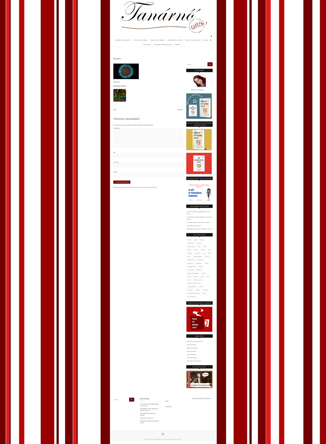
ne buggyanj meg (191, 266)
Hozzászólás (116, 128)
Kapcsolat (147, 44)
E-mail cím (116, 162)
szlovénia (203, 273)
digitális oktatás (191, 246)
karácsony (189, 253)
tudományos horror (198, 280)
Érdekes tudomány (122, 40)
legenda (207, 256)
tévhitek (198, 290)
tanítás (202, 276)
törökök (204, 293)
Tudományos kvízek (192, 357)
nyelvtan (200, 266)
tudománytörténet (191, 286)
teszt (208, 276)
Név (114, 152)
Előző (114, 109)
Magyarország (190, 259)
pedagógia (198, 270)
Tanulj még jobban (157, 40)
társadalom (190, 290)
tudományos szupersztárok (194, 283)
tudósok (201, 286)
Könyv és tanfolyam (193, 40)
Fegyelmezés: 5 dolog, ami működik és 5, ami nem (199, 229)
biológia (202, 239)
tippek (188, 280)
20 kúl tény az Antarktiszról (194, 225)
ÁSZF (167, 401)
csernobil (199, 243)
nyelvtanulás (190, 270)
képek (188, 256)
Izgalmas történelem (192, 348)
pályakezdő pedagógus (192, 273)
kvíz (204, 253)
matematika (200, 259)
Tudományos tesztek (175, 40)
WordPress (179, 439)
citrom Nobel (190, 243)
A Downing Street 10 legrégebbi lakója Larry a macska (149, 404)
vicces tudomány (191, 296)
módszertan (199, 263)
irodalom (203, 249)
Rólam (205, 40)
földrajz (189, 249)
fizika (204, 246)
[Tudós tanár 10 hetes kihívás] (199, 192)
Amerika (189, 239)
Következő (180, 109)
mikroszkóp (190, 263)
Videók (177, 44)
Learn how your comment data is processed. (145, 187)
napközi (206, 263)
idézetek (196, 249)
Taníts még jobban (141, 40)
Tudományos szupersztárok (194, 361)
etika (199, 246)
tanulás (189, 276)
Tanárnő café (151, 439)
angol (195, 239)
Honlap (115, 172)
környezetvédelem (197, 256)
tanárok (196, 276)
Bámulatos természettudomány (195, 341)
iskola (209, 249)
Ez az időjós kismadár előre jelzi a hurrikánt (198, 222)
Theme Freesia (165, 439)
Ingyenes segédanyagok (163, 44)
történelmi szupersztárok (193, 293)
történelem (205, 290)
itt (197, 89)
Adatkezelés (169, 406)
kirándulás (197, 253)
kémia (209, 253)
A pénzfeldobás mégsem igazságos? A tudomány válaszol (149, 409)
